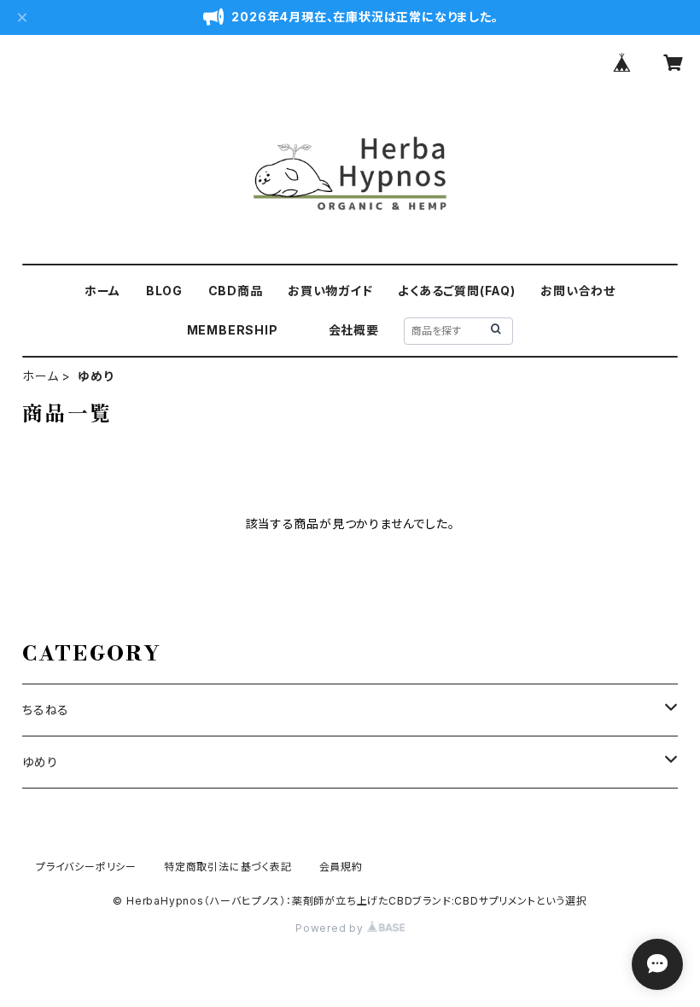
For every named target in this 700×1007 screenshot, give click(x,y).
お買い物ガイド (330, 290)
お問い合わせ (577, 290)
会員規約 (341, 866)
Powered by (331, 928)
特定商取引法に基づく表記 (228, 866)
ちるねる (45, 709)
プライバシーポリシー (86, 866)
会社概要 (354, 330)
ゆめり (39, 761)
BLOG (164, 290)
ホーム (102, 290)
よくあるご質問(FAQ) (457, 290)
